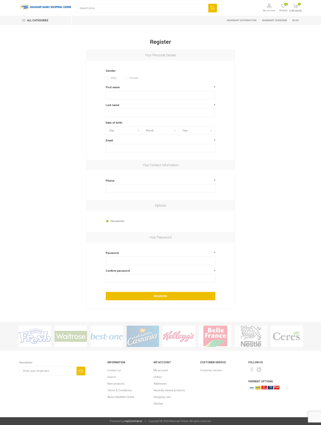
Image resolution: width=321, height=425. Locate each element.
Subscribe (81, 371)
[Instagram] (259, 370)
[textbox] (142, 8)
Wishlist (158, 403)
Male (114, 78)
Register (160, 296)
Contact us (114, 370)
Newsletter (117, 221)
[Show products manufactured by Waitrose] (71, 336)
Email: (110, 140)
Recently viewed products (169, 390)
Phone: (110, 180)
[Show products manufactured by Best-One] (107, 336)
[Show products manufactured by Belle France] (215, 336)
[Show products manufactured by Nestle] (251, 336)
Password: (112, 253)
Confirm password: (118, 270)
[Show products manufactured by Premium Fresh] (35, 336)
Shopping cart (162, 397)
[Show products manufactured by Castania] (143, 336)
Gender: (111, 70)
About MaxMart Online (120, 397)
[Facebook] (252, 370)
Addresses (160, 383)
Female (133, 78)
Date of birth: (114, 122)
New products (115, 383)
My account (269, 10)
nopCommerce (133, 421)
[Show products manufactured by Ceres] (287, 336)
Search (212, 8)
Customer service (211, 370)
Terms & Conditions (119, 390)
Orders (158, 377)
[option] (35, 336)
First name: (113, 87)
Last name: (113, 105)
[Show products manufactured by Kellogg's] (179, 336)
